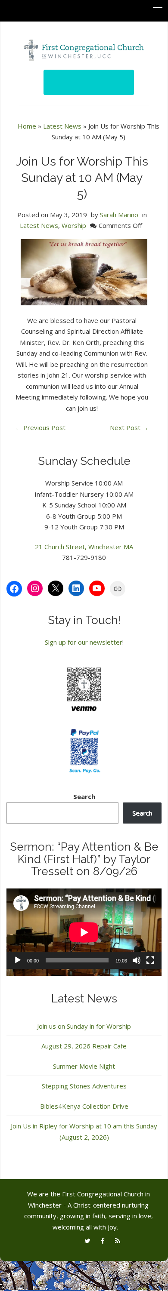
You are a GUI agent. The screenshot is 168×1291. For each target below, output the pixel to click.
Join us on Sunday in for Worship (84, 1026)
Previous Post (40, 427)
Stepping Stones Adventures (84, 1086)
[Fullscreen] (150, 960)
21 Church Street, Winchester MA (84, 546)
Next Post (129, 427)
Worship (74, 225)
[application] (84, 932)
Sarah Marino (119, 214)
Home (27, 126)
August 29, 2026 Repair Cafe (84, 1046)
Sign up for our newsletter (83, 642)
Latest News (62, 126)
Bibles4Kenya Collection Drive (84, 1106)
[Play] (17, 960)
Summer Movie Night (84, 1066)
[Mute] (136, 960)
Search (84, 796)
